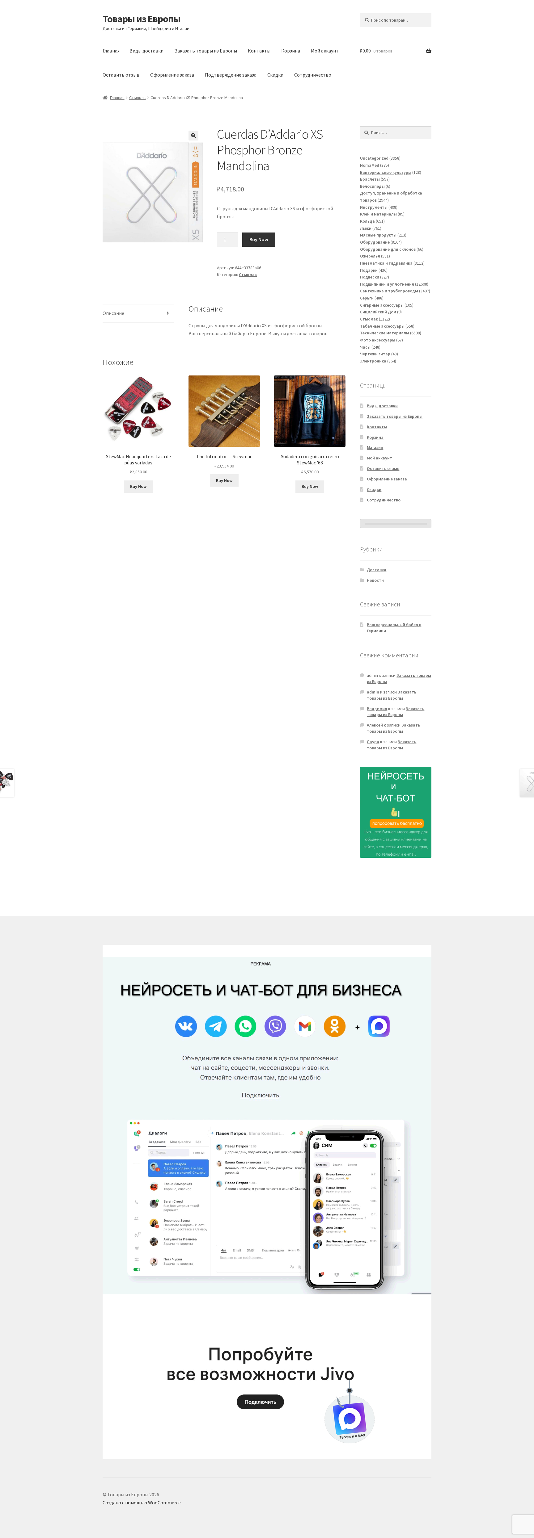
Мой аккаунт (325, 51)
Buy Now (258, 239)
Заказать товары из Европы (205, 51)
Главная (111, 51)
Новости (375, 580)
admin (373, 692)
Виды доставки (146, 51)
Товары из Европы (141, 19)
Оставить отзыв (121, 75)
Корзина (290, 51)
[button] (193, 135)
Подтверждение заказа (230, 75)
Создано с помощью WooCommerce (142, 1502)
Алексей (375, 725)
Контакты (259, 51)
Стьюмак (137, 97)
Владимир (377, 708)
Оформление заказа (172, 75)
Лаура (373, 741)
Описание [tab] (113, 313)
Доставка (376, 569)
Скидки (275, 75)
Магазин (375, 447)
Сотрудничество (312, 75)
